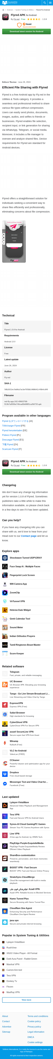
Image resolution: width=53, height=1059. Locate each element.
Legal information (36, 1032)
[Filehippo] (9, 2)
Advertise (6, 1027)
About (5, 1016)
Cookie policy (34, 1021)
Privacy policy (34, 1027)
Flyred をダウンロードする (15, 421)
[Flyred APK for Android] (5, 17)
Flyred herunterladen (12, 430)
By (15, 19)
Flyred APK (24, 14)
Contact (6, 1021)
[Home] (3, 10)
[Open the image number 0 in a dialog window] (14, 242)
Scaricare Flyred (10, 449)
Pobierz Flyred (9, 435)
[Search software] (44, 2)
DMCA (31, 1037)
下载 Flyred (7, 444)
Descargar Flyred (10, 440)
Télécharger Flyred (11, 426)
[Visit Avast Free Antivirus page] (26, 25)
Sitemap (6, 1032)
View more (26, 1000)
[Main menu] (50, 2)
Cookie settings (35, 1042)
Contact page (29, 536)
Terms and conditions (38, 1016)
